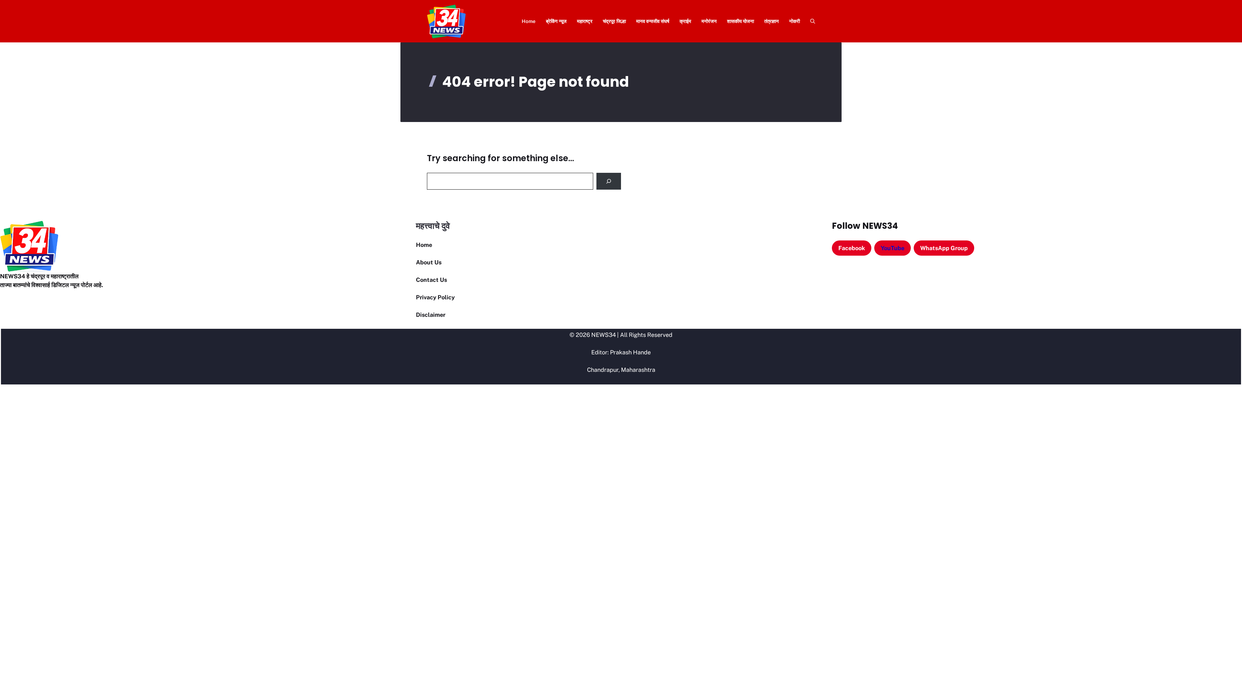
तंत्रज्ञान (771, 21)
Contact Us (431, 279)
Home (529, 21)
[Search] (608, 181)
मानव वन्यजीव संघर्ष (652, 21)
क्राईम (685, 21)
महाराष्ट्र (585, 21)
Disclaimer (430, 314)
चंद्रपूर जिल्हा (614, 21)
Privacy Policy (435, 297)
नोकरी (794, 21)
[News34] (446, 21)
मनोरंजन (709, 21)
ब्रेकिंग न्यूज (556, 21)
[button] (810, 21)
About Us (428, 262)
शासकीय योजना (740, 21)
